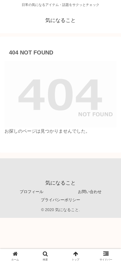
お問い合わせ (90, 191)
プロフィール (31, 191)
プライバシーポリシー (60, 200)
